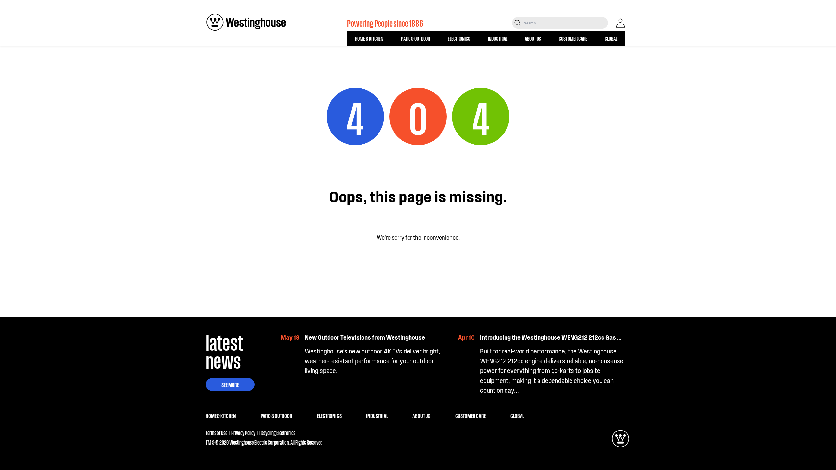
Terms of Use (216, 432)
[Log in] (620, 23)
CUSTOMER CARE (573, 38)
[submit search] (517, 22)
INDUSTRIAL (497, 38)
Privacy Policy (243, 432)
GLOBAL (611, 38)
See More (230, 384)
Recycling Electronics (277, 432)
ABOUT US (533, 38)
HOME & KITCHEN (369, 38)
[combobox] (565, 22)
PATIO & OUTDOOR (415, 38)
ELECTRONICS (459, 38)
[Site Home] (246, 22)
